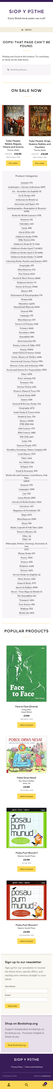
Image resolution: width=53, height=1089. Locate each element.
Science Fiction (24, 387)
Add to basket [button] (26, 725)
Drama (24, 300)
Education (23, 304)
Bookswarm (46, 1076)
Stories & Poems (23, 287)
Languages (24, 489)
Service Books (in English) (25, 575)
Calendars (24, 224)
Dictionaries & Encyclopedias (24, 295)
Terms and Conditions (34, 1067)
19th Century (24, 429)
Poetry (24, 558)
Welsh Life (24, 613)
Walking (24, 609)
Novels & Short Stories (23, 278)
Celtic (24, 441)
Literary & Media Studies (24, 502)
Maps (23, 515)
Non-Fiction (24, 274)
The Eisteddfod (24, 596)
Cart (40, 1082)
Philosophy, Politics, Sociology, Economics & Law (26, 545)
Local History (24, 454)
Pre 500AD (24, 463)
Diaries (24, 291)
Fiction (23, 350)
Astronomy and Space (24, 204)
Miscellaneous (24, 270)
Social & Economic (24, 471)
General (24, 311)
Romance (24, 383)
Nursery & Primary (24, 324)
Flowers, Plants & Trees (24, 391)
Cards (24, 228)
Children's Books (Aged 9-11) (23, 253)
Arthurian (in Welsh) (25, 200)
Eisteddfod (24, 337)
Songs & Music (24, 583)
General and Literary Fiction (24, 362)
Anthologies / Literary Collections (24, 187)
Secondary (24, 333)
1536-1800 (24, 424)
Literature (24, 506)
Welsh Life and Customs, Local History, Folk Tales (26, 476)
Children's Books (23, 237)
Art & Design (24, 196)
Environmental (25, 341)
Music (24, 524)
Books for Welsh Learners (24, 216)
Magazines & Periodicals (24, 511)
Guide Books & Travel (24, 413)
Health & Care (24, 417)
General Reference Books (24, 404)
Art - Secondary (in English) (25, 192)
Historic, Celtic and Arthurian (24, 366)
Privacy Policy (17, 1067)
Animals (24, 183)
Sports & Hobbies (24, 588)
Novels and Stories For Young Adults (24, 370)
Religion (24, 467)
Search (26, 1085)
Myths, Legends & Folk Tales (23, 528)
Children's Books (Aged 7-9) (24, 249)
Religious (23, 566)
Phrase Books (24, 554)
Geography (24, 266)
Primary (24, 328)
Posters (24, 562)
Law (24, 494)
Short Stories (24, 579)
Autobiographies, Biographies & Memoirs (26, 209)
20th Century (24, 433)
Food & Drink (24, 396)
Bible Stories (24, 240)
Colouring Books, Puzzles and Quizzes (24, 261)
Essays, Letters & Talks (24, 346)
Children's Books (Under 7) (23, 257)
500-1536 (24, 437)
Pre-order (13, 163)
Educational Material (24, 307)
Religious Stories (25, 283)
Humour (25, 485)
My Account (9, 1085)
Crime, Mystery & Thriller (24, 357)
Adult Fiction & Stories (23, 353)
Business (24, 220)
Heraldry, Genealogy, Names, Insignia (24, 450)
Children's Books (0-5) (24, 244)
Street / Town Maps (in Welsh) (25, 592)
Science (24, 571)
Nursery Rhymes (25, 532)
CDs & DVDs (24, 233)
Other (24, 374)
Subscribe (12, 1006)
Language (24, 316)
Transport (24, 600)
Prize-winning (24, 378)
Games (24, 400)
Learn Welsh (24, 498)
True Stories (25, 605)
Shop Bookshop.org (17, 1045)
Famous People (24, 446)
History (23, 421)
